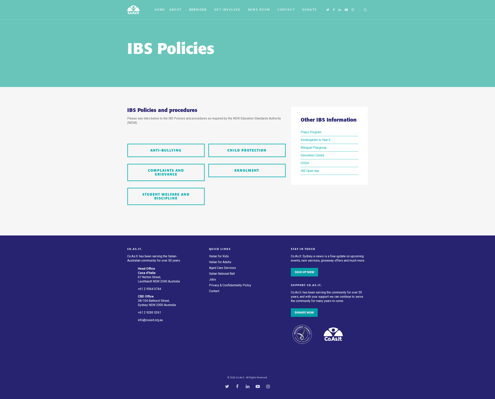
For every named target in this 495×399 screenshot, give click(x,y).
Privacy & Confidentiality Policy (230, 285)
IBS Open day (310, 171)
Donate (309, 9)
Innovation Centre (312, 155)
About (175, 9)
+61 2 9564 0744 (150, 289)
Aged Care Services (222, 268)
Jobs (212, 279)
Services (198, 9)
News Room (259, 9)
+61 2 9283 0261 (149, 312)
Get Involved (227, 9)
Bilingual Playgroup (314, 147)
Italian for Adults (220, 262)
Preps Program (311, 132)
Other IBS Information (329, 119)
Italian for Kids (219, 256)
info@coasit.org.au (150, 320)
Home (160, 9)
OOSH (305, 163)
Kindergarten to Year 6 (315, 140)
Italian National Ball (222, 273)
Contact (286, 9)
